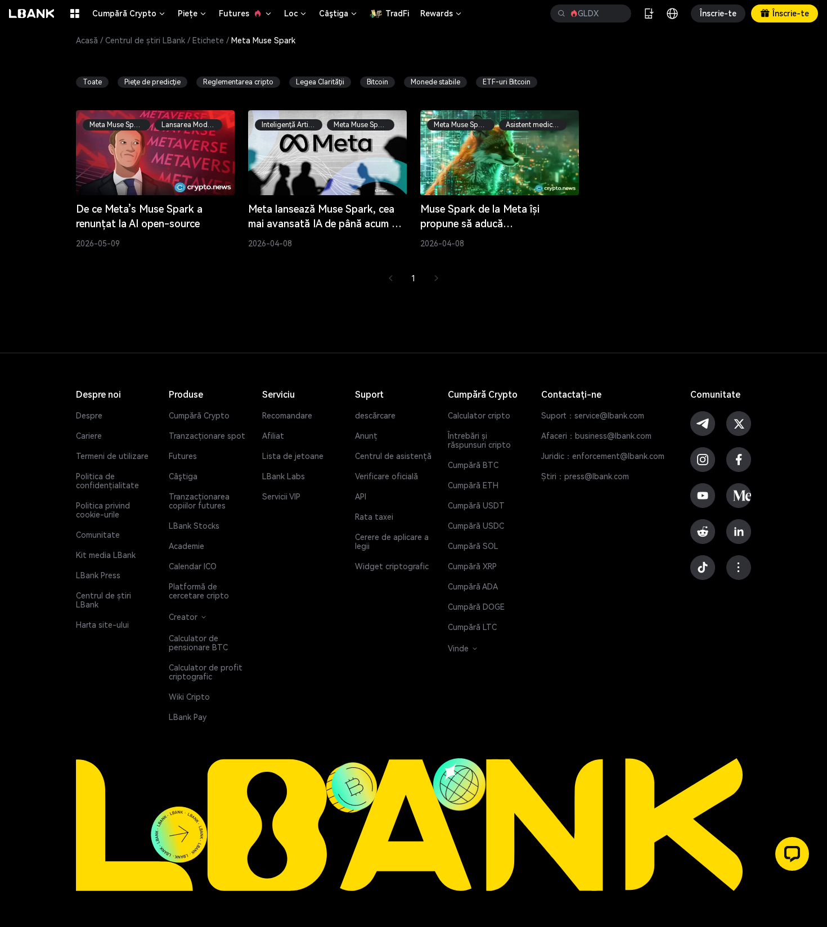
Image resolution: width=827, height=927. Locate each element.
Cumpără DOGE (476, 606)
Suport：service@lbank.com (592, 415)
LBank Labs (283, 476)
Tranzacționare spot (207, 435)
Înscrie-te (718, 13)
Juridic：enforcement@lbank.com (602, 456)
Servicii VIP (281, 496)
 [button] (561, 13)
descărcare (375, 415)
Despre (89, 415)
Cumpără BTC (473, 465)
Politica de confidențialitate (107, 481)
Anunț (366, 435)
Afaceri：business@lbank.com (596, 435)
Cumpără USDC (476, 525)
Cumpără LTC (472, 627)
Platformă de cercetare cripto (199, 591)
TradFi (397, 13)
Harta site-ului (102, 624)
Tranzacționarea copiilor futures (199, 501)
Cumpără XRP (472, 566)
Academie (186, 546)
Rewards (441, 13)
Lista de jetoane (292, 456)
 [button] (618, 13)
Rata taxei (374, 516)
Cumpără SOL (473, 546)
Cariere (89, 435)
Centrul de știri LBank (145, 40)
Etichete (208, 40)
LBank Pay (187, 717)
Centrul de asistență (393, 456)
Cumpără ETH (473, 485)
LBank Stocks (194, 525)
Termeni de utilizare (112, 456)
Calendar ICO (193, 566)
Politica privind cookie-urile (103, 510)
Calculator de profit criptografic (205, 672)
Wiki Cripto (189, 696)
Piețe (193, 13)
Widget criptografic (392, 566)
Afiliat (273, 435)
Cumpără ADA (473, 586)
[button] (792, 854)
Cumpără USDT (476, 505)
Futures (246, 13)
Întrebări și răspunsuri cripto (479, 440)
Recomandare (287, 415)
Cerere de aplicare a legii (392, 542)
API (360, 496)
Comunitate (98, 534)
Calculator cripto (479, 415)
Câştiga (338, 13)
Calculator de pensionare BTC (198, 643)
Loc (296, 13)
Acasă (87, 40)
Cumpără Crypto (129, 13)
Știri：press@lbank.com (585, 476)
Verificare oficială (386, 476)
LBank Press (98, 575)
